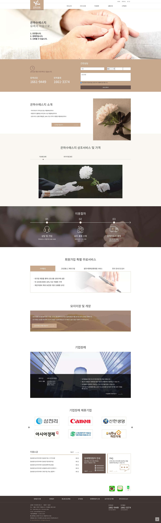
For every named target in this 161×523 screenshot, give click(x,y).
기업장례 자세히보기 (111, 394)
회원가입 (124, 1)
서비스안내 (83, 6)
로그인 (128, 1)
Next (132, 427)
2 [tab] (82, 58)
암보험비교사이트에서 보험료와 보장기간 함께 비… (43, 468)
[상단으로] (157, 519)
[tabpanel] (80, 34)
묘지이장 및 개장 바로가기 (41, 326)
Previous (29, 427)
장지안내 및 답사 (123, 499)
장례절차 (51, 499)
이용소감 (34, 451)
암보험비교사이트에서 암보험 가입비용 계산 (41, 461)
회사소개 (69, 6)
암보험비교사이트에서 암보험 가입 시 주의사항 (42, 458)
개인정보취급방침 (86, 82)
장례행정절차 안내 (95, 499)
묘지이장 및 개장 (109, 499)
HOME (118, 1)
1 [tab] (79, 58)
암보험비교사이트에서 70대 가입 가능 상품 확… (43, 471)
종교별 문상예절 (66, 499)
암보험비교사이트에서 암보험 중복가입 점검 (41, 465)
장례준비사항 (37, 499)
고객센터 (124, 6)
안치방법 (80, 499)
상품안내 (110, 6)
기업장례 (96, 6)
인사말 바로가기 (59, 125)
